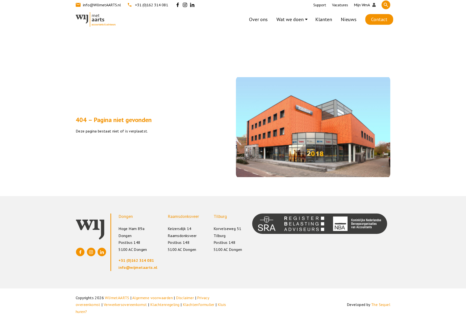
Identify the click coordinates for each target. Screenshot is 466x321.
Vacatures (340, 4)
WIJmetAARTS (117, 297)
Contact (379, 19)
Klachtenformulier (199, 304)
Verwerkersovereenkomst (125, 304)
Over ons (258, 19)
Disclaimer (185, 297)
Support (319, 4)
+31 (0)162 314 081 (151, 4)
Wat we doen (290, 19)
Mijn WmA (362, 4)
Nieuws (349, 19)
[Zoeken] (386, 4)
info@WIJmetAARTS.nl (102, 4)
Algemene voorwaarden (152, 297)
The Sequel (380, 304)
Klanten (323, 19)
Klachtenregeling (164, 304)
